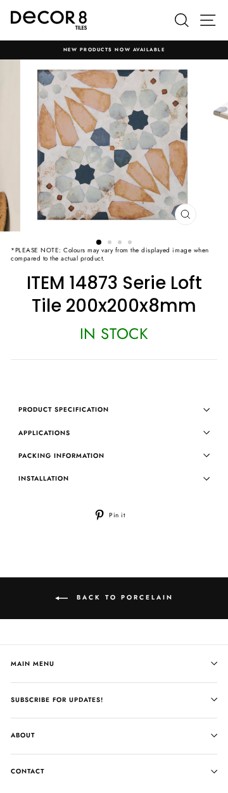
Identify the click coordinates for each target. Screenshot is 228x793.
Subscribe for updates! (57, 699)
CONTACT (27, 771)
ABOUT (23, 735)
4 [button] (131, 243)
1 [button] (99, 243)
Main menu (32, 663)
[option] (114, 50)
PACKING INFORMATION (61, 455)
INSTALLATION (43, 478)
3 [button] (121, 243)
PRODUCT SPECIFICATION (63, 409)
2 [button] (111, 243)
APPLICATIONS (44, 433)
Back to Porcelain (123, 598)
